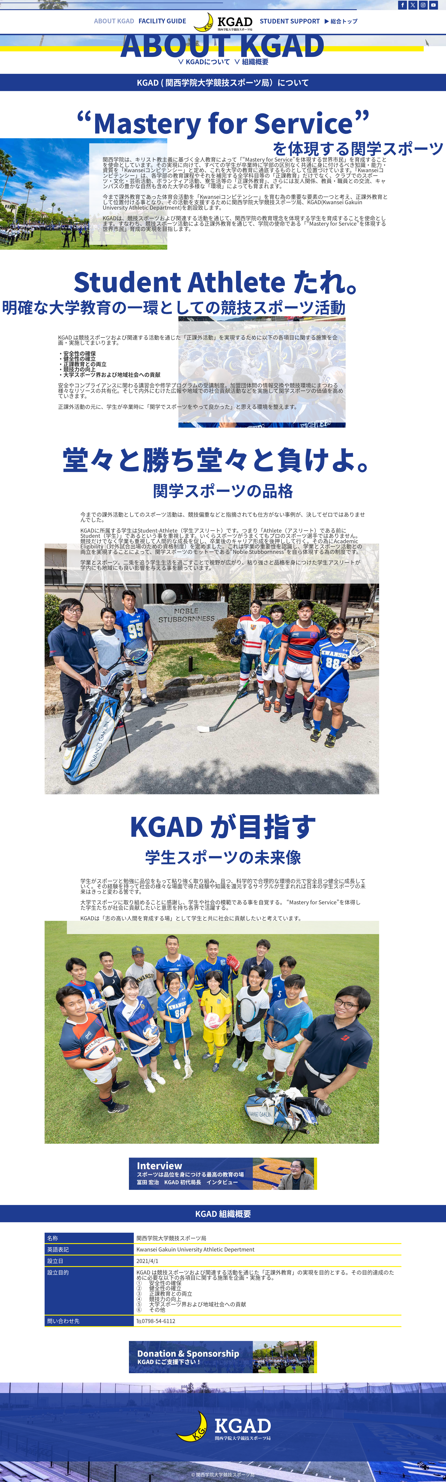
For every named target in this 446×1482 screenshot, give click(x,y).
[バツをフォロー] (412, 5)
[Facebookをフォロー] (402, 5)
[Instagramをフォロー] (423, 5)
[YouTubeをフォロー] (433, 5)
